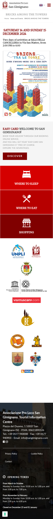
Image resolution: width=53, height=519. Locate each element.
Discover (14, 156)
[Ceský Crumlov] (35, 359)
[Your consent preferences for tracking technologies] (5, 514)
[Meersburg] (18, 359)
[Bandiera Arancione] (17, 341)
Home (6, 18)
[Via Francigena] (37, 341)
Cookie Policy (37, 454)
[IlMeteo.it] (27, 371)
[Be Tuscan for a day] (26, 319)
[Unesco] (26, 287)
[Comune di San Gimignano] (26, 269)
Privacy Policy (11, 454)
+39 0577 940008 (18, 434)
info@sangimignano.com (34, 438)
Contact (8, 462)
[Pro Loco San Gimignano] (36, 251)
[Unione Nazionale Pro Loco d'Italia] (18, 251)
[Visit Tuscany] (26, 300)
